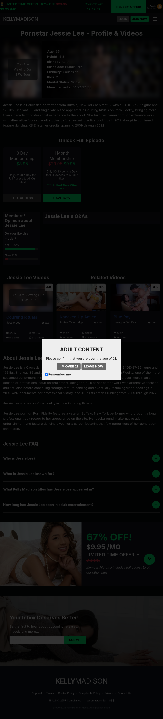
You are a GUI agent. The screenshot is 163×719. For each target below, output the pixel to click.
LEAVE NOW (93, 366)
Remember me (59, 374)
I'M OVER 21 (69, 366)
